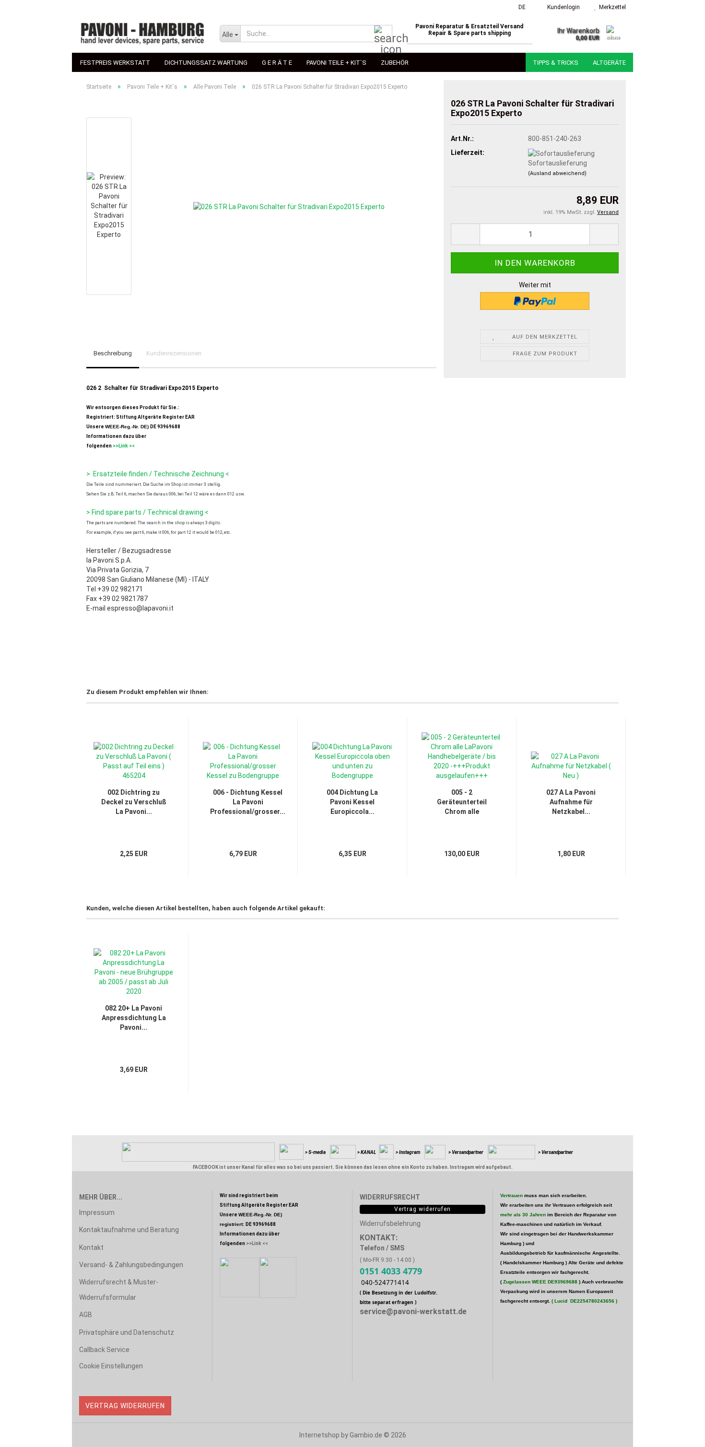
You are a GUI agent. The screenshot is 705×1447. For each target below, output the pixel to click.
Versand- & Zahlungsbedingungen (131, 1265)
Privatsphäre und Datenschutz (126, 1332)
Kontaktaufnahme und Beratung (129, 1230)
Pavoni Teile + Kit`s (336, 62)
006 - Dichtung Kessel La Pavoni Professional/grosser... (247, 801)
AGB (85, 1314)
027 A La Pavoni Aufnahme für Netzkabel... (571, 801)
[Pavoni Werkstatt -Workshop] (142, 33)
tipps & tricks (555, 62)
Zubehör (395, 62)
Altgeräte (609, 62)
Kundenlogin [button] (562, 7)
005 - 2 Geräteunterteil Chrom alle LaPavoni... (462, 802)
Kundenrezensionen (173, 353)
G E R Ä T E (277, 62)
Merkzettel (611, 7)
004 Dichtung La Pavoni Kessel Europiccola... (352, 801)
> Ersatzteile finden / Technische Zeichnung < (157, 474)
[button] (519, 7)
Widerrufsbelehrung (390, 1223)
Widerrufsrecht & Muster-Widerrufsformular (118, 1289)
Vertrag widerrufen (125, 1406)
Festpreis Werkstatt (115, 62)
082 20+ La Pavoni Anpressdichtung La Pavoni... (134, 1017)
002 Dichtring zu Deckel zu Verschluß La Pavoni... (133, 801)
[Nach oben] (678, 1432)
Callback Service (104, 1349)
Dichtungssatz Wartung (205, 62)
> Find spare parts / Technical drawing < (147, 512)
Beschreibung (113, 353)
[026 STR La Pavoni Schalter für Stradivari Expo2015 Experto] (289, 206)
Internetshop (319, 1435)
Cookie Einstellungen (111, 1366)
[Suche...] (383, 34)
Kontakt (91, 1247)
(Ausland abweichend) (557, 173)
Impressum (97, 1212)
